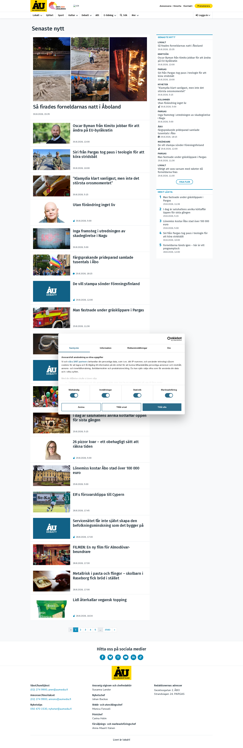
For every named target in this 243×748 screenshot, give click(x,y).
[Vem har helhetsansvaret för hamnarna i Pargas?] (51, 370)
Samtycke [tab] (74, 348)
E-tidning (108, 15)
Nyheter (163, 84)
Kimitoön (163, 54)
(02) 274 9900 (38, 689)
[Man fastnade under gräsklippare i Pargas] (51, 317)
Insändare (164, 142)
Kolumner (164, 99)
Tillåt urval (121, 407)
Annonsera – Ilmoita (170, 6)
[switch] (106, 395)
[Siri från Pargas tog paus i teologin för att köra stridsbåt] (51, 159)
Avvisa (81, 407)
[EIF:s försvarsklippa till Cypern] (51, 502)
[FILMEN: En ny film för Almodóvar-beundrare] (51, 554)
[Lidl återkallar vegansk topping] (51, 607)
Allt (97, 15)
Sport (61, 15)
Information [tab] (105, 348)
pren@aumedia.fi (58, 689)
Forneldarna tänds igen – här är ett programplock (183, 249)
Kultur (71, 15)
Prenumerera (203, 6)
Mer (134, 15)
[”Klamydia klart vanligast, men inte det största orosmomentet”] (51, 185)
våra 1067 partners (78, 361)
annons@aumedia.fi (60, 699)
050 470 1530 (38, 709)
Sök (125, 15)
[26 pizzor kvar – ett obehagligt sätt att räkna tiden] (51, 449)
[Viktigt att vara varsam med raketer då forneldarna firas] (51, 344)
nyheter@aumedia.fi (60, 709)
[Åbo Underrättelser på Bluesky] (110, 657)
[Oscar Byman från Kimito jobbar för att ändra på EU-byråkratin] (51, 133)
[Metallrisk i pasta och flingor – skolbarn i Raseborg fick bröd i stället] (51, 581)
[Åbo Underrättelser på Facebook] (102, 657)
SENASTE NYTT (167, 37)
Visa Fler (184, 182)
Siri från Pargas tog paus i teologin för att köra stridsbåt (185, 236)
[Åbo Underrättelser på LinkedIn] (133, 657)
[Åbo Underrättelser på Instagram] (118, 657)
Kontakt (188, 6)
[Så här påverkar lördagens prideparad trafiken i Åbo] (51, 396)
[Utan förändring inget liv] (51, 212)
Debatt (85, 15)
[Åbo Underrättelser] (121, 673)
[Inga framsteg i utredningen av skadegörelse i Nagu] (51, 238)
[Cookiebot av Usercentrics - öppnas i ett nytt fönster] (169, 339)
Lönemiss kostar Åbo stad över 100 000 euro (186, 225)
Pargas (162, 69)
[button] (203, 15)
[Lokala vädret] (75, 6)
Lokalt (36, 15)
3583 (107, 629)
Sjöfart (49, 15)
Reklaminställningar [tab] (137, 348)
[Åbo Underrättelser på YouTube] (126, 657)
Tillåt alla (162, 407)
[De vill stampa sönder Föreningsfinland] (51, 291)
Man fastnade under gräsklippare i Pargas (183, 201)
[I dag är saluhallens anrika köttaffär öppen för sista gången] (51, 423)
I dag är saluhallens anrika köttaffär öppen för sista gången (184, 213)
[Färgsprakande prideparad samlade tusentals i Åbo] (51, 265)
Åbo (160, 126)
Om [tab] (169, 348)
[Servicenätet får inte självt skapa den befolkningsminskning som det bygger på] (51, 528)
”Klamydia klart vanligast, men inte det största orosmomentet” (181, 91)
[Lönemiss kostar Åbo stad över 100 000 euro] (51, 475)
